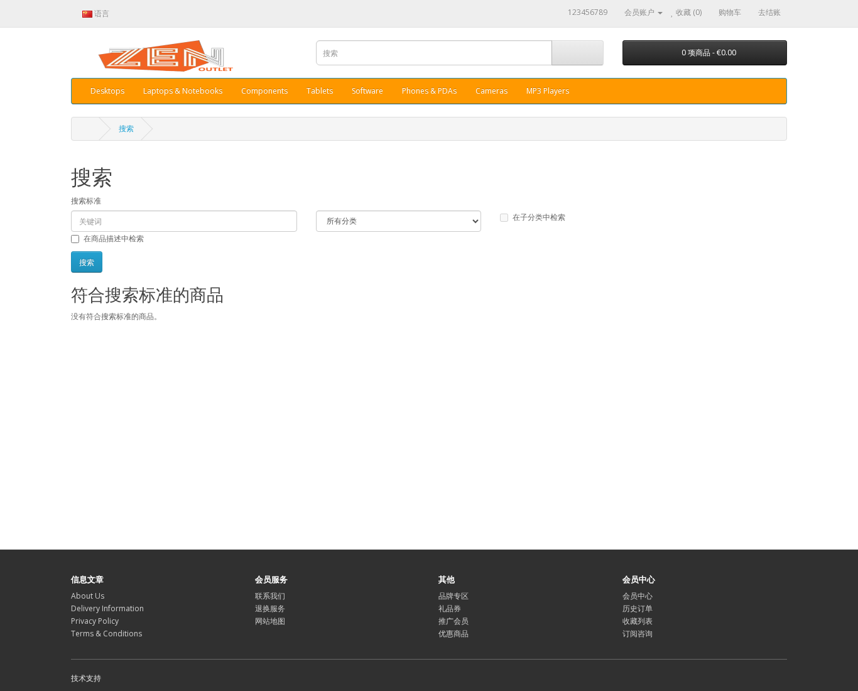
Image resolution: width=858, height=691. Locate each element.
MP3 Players (547, 90)
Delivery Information (107, 608)
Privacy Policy (95, 621)
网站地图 (270, 621)
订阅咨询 (637, 633)
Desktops (107, 90)
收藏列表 (637, 621)
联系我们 (270, 595)
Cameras (491, 90)
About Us (87, 595)
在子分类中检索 (539, 217)
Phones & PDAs (429, 90)
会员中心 (637, 595)
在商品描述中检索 (114, 238)
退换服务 (270, 608)
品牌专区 (453, 595)
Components (264, 90)
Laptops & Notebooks (182, 90)
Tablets (320, 90)
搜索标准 (86, 200)
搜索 (126, 128)
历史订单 (637, 608)
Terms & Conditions (106, 633)
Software (367, 90)
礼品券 (449, 608)
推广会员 (453, 621)
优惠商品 (453, 633)
